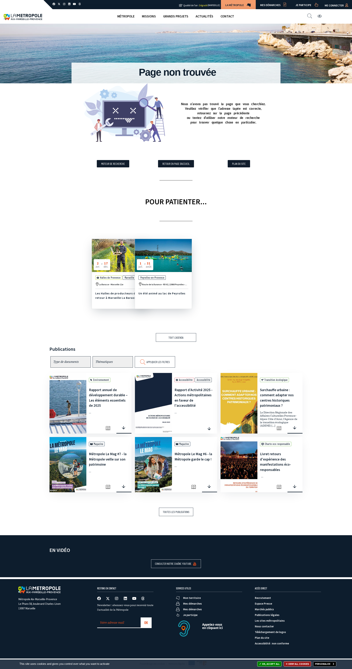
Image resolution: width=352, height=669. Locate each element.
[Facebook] (53, 4)
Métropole (126, 16)
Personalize (323, 664)
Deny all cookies (298, 664)
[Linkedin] (69, 4)
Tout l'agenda (176, 337)
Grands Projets (175, 16)
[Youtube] (74, 4)
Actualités (204, 16)
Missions (149, 16)
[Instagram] (64, 4)
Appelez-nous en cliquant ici (212, 626)
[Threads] (79, 4)
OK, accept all (270, 664)
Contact (227, 16)
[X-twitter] (59, 4)
